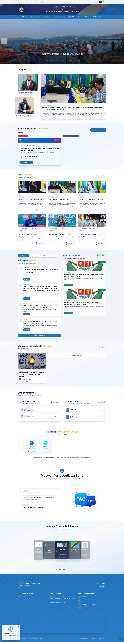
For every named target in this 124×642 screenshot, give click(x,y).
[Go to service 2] (58, 568)
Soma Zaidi (44, 115)
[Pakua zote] (55, 408)
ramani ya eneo (102, 637)
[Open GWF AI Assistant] (120, 638)
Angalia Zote (101, 254)
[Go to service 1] (56, 568)
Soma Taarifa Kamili (25, 160)
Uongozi (39, 1)
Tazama (27, 277)
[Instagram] (103, 585)
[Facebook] (100, 585)
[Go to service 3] (60, 568)
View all (102, 346)
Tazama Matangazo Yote (39, 333)
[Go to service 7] (65, 568)
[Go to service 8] (67, 568)
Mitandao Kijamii (30, 1)
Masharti (93, 637)
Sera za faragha (84, 637)
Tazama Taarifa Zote (99, 128)
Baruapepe (47, 1)
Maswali (22, 1)
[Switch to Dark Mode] (96, 2)
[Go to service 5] (63, 568)
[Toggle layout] (19, 626)
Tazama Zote (55, 400)
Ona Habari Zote (100, 174)
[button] (39, 493)
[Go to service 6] (64, 568)
